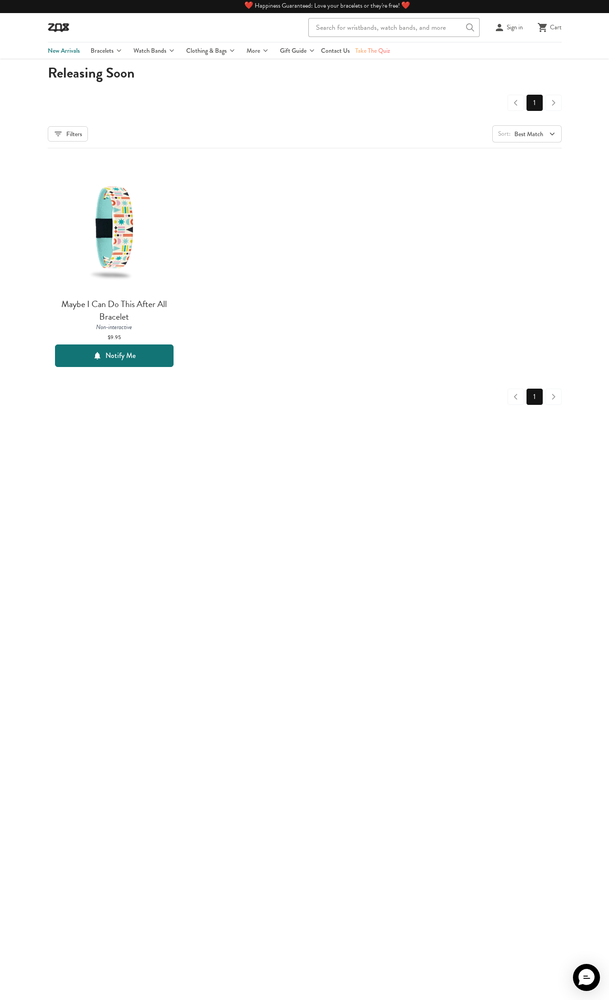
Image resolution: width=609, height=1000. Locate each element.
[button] (586, 977)
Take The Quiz (372, 50)
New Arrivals (64, 50)
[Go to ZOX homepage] (58, 27)
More (253, 50)
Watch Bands (149, 50)
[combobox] (394, 27)
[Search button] (470, 27)
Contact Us (335, 50)
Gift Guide (293, 50)
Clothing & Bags (206, 50)
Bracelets (102, 50)
